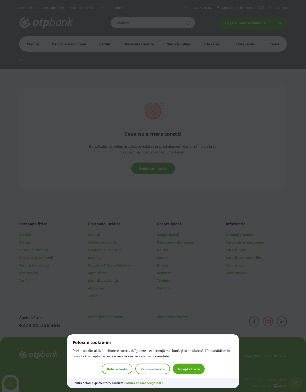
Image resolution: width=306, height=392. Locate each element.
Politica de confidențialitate (143, 383)
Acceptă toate (189, 369)
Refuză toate (117, 369)
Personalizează (153, 369)
